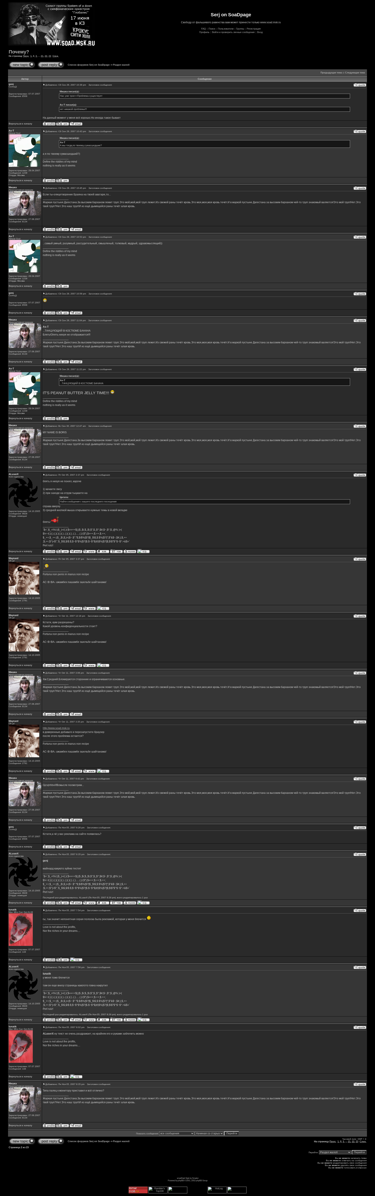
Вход (260, 32)
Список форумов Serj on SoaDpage (89, 64)
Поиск (212, 28)
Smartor (195, 1178)
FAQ (203, 28)
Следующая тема (355, 72)
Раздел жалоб (121, 64)
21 (42, 56)
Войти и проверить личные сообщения (233, 32)
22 (46, 56)
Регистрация (254, 28)
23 (50, 56)
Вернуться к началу (20, 123)
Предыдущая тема (331, 72)
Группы (240, 28)
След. (56, 56)
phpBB (181, 1180)
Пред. (26, 56)
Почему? (19, 52)
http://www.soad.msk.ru (56, 728)
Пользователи (226, 28)
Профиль (204, 32)
